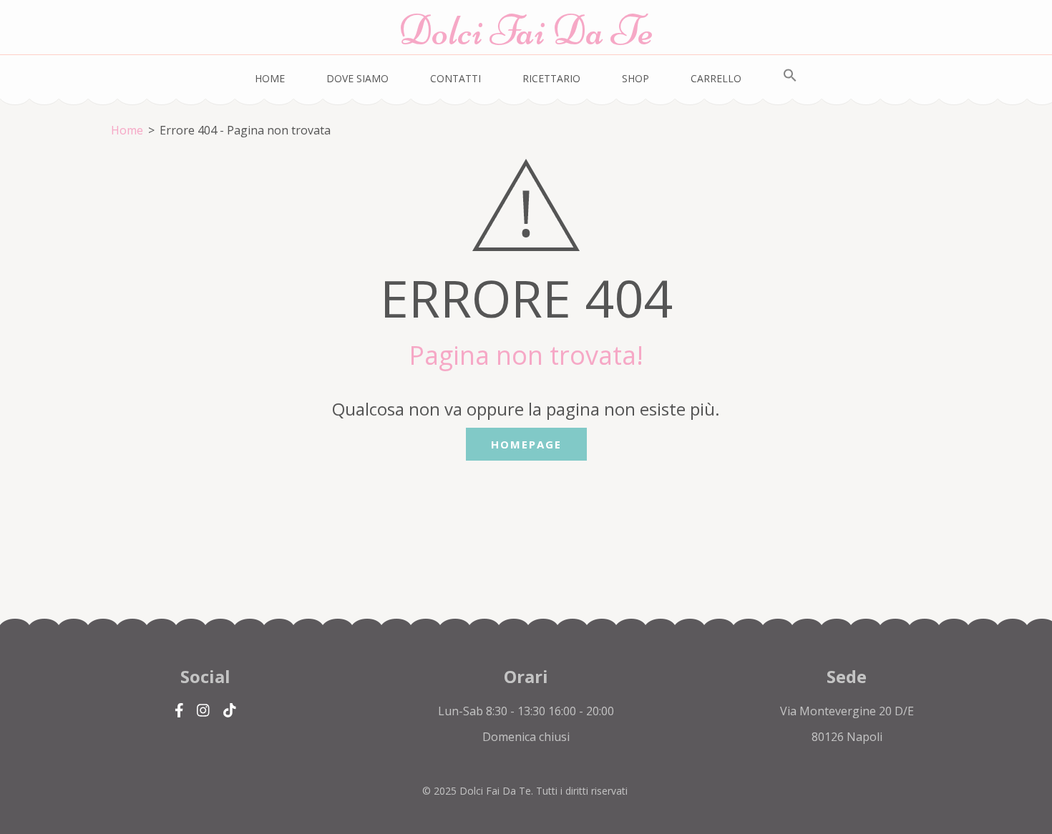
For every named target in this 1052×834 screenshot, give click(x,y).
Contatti (455, 78)
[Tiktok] (229, 710)
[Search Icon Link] (790, 76)
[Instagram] (203, 710)
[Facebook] (179, 710)
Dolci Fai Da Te (526, 30)
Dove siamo (357, 78)
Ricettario (551, 78)
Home (270, 78)
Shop (635, 78)
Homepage (526, 444)
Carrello (716, 78)
